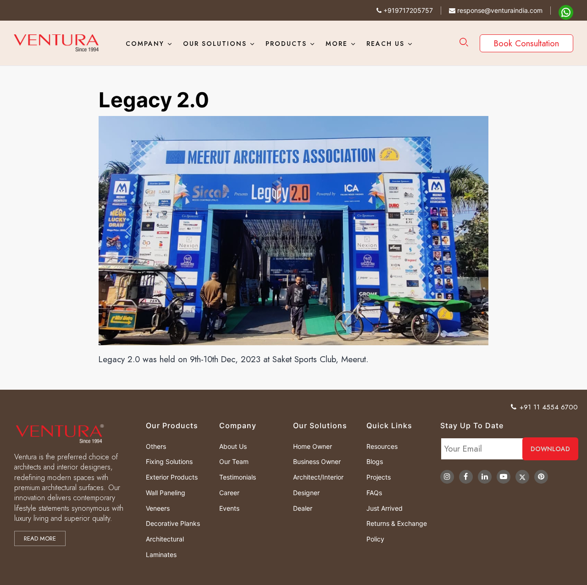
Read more (40, 538)
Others (156, 446)
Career (229, 493)
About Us (233, 446)
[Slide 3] (293, 354)
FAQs (374, 493)
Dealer (302, 508)
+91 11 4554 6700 (549, 407)
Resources (382, 446)
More (337, 43)
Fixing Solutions (169, 461)
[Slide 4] (302, 354)
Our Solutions (215, 43)
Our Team (234, 461)
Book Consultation (526, 43)
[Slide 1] (277, 354)
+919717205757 (407, 10)
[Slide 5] (310, 354)
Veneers (158, 508)
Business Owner (317, 461)
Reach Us (385, 43)
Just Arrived (384, 508)
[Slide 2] (285, 354)
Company (145, 43)
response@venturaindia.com (499, 10)
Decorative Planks (173, 523)
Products (286, 43)
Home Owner (312, 446)
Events (229, 508)
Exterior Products (172, 477)
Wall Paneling (165, 493)
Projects (378, 477)
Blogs (374, 461)
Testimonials (237, 477)
